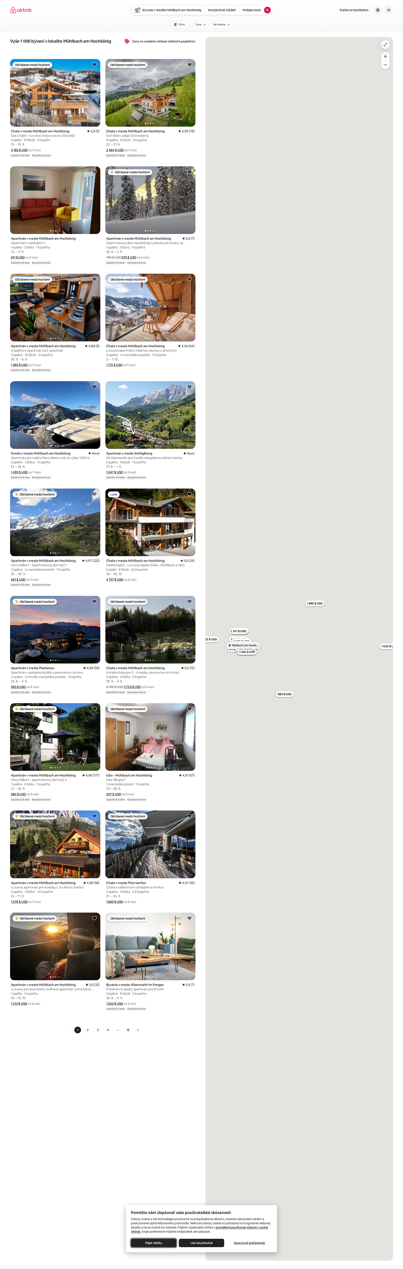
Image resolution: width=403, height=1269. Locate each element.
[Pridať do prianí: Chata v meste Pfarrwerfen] (189, 816)
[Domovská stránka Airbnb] (20, 10)
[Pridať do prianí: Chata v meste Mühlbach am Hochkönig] (94, 64)
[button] (19, 150)
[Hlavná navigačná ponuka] (389, 10)
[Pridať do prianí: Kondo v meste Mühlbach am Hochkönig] (94, 386)
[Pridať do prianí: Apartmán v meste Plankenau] (94, 601)
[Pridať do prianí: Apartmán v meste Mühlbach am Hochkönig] (94, 171)
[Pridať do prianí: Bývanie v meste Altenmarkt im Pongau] (189, 918)
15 (128, 1030)
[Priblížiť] (385, 56)
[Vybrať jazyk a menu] (378, 10)
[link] (68, 1030)
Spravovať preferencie (249, 1243)
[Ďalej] (137, 1030)
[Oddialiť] (385, 65)
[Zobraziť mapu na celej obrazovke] (385, 44)
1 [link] (77, 1030)
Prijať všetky (153, 1243)
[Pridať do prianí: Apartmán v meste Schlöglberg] (189, 386)
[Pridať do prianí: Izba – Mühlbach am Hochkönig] (189, 708)
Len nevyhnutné (202, 1243)
